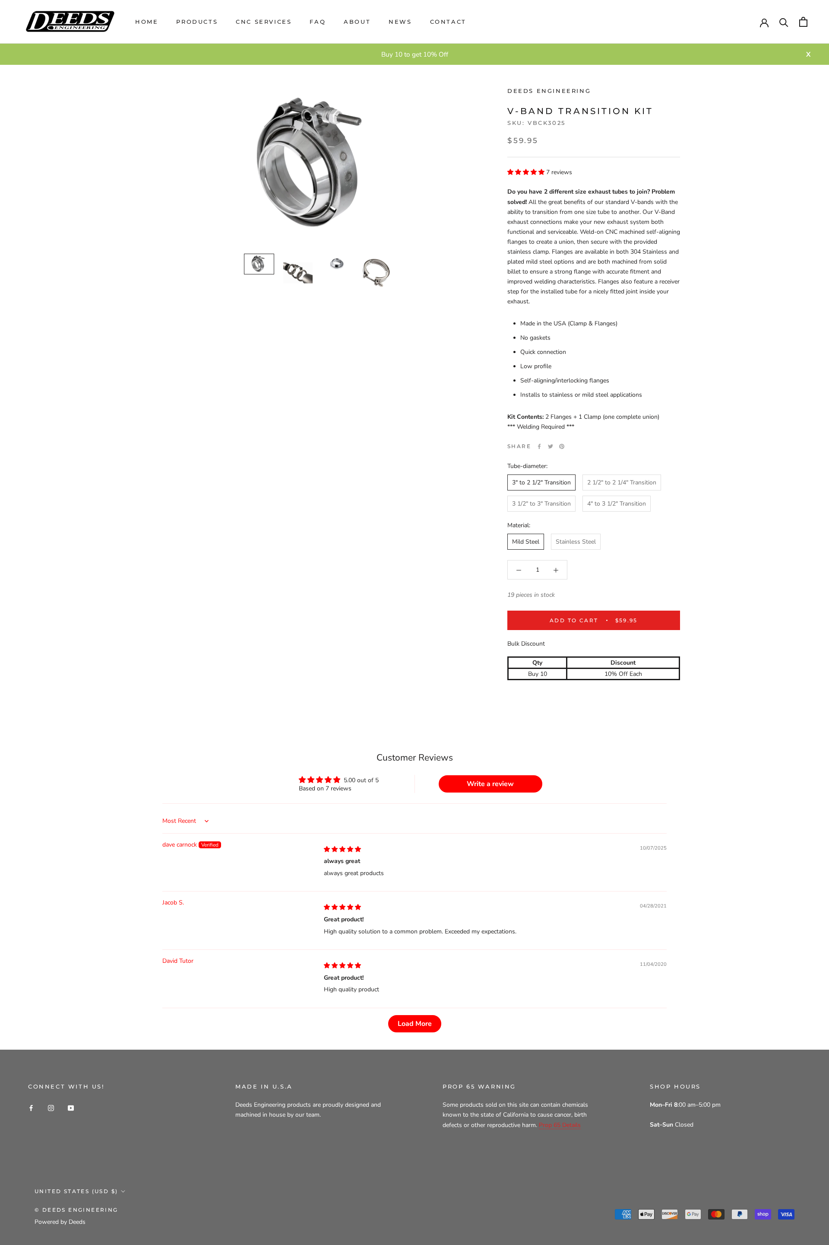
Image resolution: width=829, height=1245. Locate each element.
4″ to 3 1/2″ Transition (616, 504)
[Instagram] (51, 1107)
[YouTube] (71, 1107)
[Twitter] (550, 446)
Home (146, 21)
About (357, 21)
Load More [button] (415, 1023)
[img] (342, 849)
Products (197, 21)
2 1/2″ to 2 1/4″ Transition (621, 482)
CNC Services (263, 21)
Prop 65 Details (560, 1125)
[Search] (783, 21)
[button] (526, 172)
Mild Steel (525, 542)
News (400, 21)
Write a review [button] (490, 784)
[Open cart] (803, 22)
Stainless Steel (576, 542)
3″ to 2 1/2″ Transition (541, 482)
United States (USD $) (76, 1191)
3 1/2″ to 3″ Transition (541, 504)
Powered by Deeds (60, 1222)
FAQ (318, 21)
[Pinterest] (561, 446)
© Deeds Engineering (76, 1210)
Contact (448, 21)
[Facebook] (539, 446)
